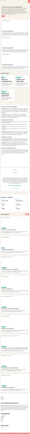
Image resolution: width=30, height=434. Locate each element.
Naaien (2, 420)
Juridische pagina (22, 433)
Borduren (2, 419)
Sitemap (28, 433)
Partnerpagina (17, 433)
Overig (2, 421)
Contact (2, 427)
